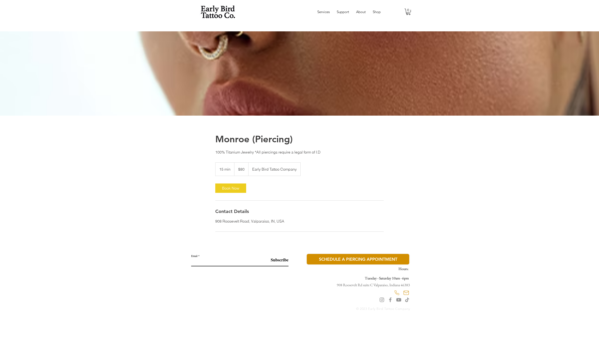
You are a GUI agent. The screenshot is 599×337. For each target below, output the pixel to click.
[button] (408, 12)
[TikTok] (407, 300)
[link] (230, 188)
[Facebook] (390, 300)
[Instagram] (382, 300)
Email (194, 255)
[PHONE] (397, 293)
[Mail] (406, 293)
